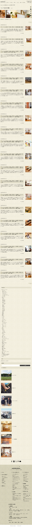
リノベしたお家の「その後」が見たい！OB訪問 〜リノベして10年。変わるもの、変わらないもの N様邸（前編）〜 (12, 208)
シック (24, 513)
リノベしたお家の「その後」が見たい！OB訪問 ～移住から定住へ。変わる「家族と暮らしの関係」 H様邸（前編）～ (12, 154)
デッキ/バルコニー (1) (4, 322)
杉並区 (10, 522)
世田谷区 (15, 522)
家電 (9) (3, 305)
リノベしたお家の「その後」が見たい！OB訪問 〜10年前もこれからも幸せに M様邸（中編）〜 (12, 247)
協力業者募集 (25, 487)
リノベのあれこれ (17, 2)
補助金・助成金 (15, 487)
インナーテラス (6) (4, 323)
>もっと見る (22, 33)
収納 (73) (3, 297)
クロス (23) (3, 330)
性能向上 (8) (3, 353)
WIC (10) (3, 298)
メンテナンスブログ (14, 400)
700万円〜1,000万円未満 (23, 517)
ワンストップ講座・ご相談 (26, 495)
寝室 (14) (3, 313)
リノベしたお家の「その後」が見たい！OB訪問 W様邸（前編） (12, 39)
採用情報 (20, 2)
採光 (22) (3, 311)
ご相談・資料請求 (23, 2)
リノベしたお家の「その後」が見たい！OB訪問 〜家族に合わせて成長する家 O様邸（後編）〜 (12, 273)
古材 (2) (3, 335)
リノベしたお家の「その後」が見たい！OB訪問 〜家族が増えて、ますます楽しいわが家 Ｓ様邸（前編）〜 (12, 234)
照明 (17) (3, 302)
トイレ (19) (3, 316)
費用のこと (3, 485)
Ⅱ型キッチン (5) (4, 293)
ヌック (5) (3, 317)
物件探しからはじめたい (16, 476)
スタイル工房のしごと (11, 2)
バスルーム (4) (3, 319)
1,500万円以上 (19, 518)
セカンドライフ (11, 510)
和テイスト (10, 514)
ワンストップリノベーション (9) (5, 338)
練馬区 (19, 522)
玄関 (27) (3, 314)
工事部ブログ (25, 477)
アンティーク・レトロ (19, 513)
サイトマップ (19, 525)
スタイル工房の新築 (15, 483)
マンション (13, 507)
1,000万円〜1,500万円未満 (12, 518)
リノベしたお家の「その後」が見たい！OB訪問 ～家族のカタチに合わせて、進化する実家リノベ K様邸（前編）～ (12, 116)
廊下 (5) (3, 328)
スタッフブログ (14, 375)
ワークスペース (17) (4, 320)
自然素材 (19, 510)
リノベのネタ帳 (14, 426)
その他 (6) (3, 356)
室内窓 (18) (3, 306)
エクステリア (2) (3, 321)
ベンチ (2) (3, 318)
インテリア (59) (3, 301)
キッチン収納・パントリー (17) (5, 295)
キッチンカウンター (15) (4, 294)
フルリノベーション (15, 480)
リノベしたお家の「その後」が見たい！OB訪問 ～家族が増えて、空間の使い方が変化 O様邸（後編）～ (12, 52)
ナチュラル (10, 513)
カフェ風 (14, 513)
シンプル (14, 514)
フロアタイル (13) (4, 326)
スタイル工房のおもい (5, 477)
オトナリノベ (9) (3, 339)
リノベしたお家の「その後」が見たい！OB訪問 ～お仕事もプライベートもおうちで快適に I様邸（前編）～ (12, 90)
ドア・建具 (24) (4, 303)
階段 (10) (3, 315)
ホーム (3, 472)
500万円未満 (10, 517)
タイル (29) (3, 331)
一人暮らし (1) (3, 341)
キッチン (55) (3, 290)
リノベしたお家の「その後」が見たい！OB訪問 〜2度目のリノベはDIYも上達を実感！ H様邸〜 (12, 129)
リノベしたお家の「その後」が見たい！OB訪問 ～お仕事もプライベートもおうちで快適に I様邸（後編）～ (12, 78)
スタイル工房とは (7, 2)
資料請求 (24, 497)
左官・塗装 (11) (4, 332)
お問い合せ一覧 (25, 491)
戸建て (10, 507)
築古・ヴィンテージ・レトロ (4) (5, 351)
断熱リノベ (14, 486)
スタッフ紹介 (3, 481)
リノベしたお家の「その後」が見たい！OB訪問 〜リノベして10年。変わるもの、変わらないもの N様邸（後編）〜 (12, 195)
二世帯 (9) (3, 343)
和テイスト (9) (3, 344)
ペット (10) (3, 345)
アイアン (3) (3, 334)
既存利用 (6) (3, 310)
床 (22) (2, 324)
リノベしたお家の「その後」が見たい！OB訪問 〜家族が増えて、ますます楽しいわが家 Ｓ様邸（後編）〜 (12, 221)
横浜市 (13, 522)
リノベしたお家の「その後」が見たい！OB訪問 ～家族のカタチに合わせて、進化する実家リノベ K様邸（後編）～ (12, 103)
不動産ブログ (14, 413)
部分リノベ (14, 481)
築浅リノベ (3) (3, 352)
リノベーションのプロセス (16, 482)
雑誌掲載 (3, 482)
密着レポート (25, 475)
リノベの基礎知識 (14, 439)
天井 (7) (3, 327)
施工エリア (14, 475)
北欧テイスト (18, 514)
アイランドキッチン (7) (4, 292)
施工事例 (14, 2)
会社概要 (3, 478)
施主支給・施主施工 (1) (4, 342)
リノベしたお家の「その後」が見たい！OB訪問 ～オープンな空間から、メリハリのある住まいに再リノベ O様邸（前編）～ (12, 65)
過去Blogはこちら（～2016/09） (5, 360)
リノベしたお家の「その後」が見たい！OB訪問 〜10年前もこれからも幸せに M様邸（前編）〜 (12, 260)
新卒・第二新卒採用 (25, 485)
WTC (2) (3, 299)
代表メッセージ (4, 476)
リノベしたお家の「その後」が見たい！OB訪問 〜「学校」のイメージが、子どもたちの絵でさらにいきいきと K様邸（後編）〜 (12, 168)
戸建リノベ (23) (3, 336)
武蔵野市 (21, 522)
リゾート (27, 513)
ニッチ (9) (3, 307)
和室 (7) (3, 349)
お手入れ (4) (3, 347)
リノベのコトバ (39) (4, 355)
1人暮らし (15, 510)
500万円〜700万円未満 (16, 517)
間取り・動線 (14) (4, 348)
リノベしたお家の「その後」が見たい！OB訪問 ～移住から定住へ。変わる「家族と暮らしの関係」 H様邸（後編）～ (12, 141)
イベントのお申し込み (26, 496)
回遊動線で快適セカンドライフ (17, 497)
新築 (16, 507)
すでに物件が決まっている (16, 477)
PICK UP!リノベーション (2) (4, 289)
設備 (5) (3, 346)
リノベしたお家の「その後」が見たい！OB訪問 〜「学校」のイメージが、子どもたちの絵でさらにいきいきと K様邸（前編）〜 (12, 181)
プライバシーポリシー (13, 525)
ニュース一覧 (3, 483)
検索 (25, 365)
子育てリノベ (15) (4, 340)
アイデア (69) (3, 309)
